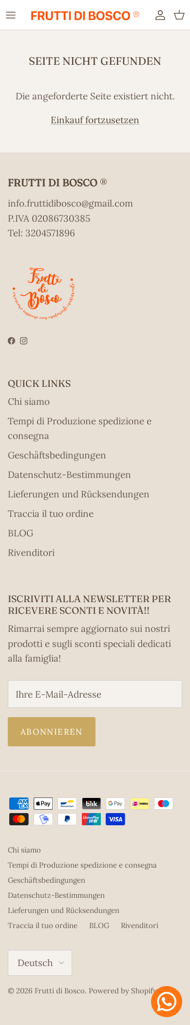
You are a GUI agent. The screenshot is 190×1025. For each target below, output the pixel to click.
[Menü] (10, 14)
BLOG (20, 533)
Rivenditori (31, 552)
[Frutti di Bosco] (84, 15)
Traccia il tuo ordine (51, 513)
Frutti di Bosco (60, 990)
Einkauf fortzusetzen (95, 120)
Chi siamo (29, 401)
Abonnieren (51, 731)
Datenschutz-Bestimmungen (69, 474)
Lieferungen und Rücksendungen (79, 494)
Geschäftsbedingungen (57, 455)
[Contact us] (166, 1001)
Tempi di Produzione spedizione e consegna (82, 865)
